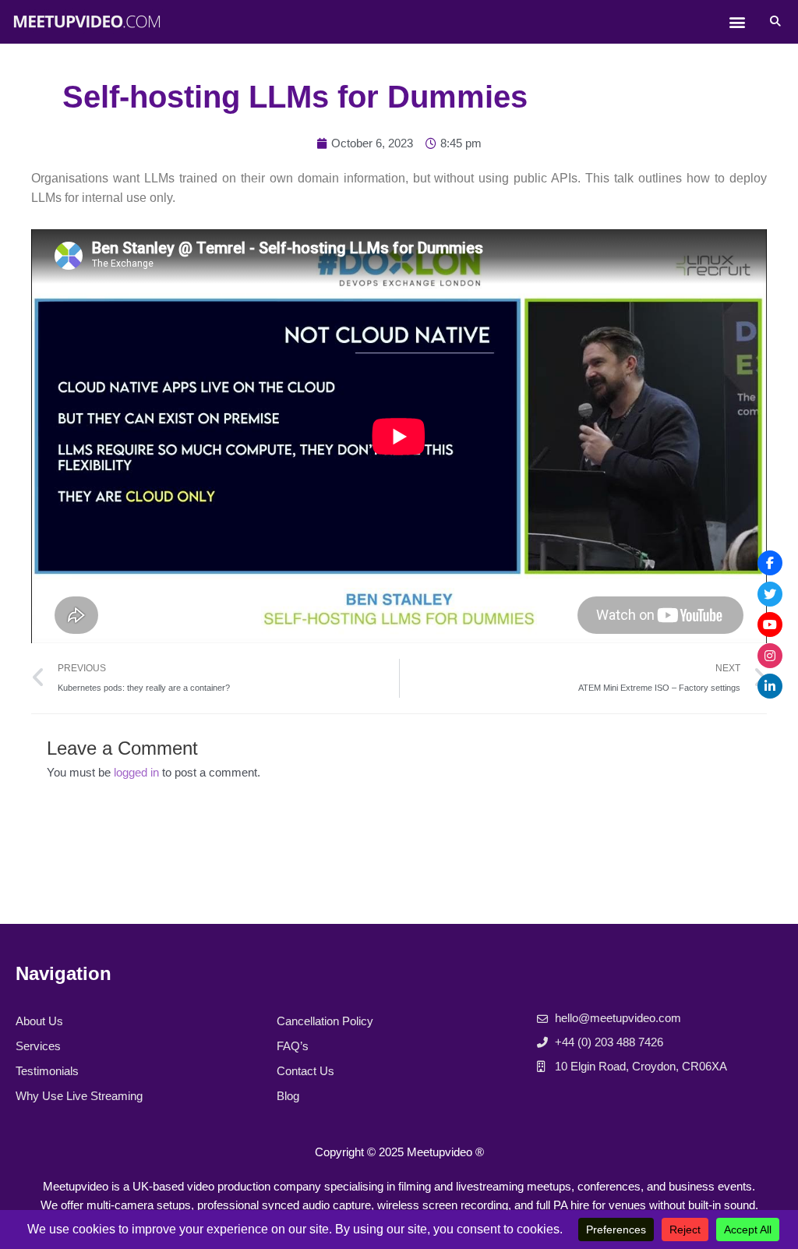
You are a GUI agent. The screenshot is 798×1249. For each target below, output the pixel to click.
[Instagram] (769, 655)
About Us (39, 1021)
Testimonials (47, 1070)
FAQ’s (293, 1046)
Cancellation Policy (325, 1021)
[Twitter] (769, 594)
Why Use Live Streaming (79, 1095)
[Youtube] (769, 624)
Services (38, 1046)
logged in (136, 772)
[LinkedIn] (769, 686)
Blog (288, 1095)
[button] (737, 22)
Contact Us (305, 1070)
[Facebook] (769, 562)
